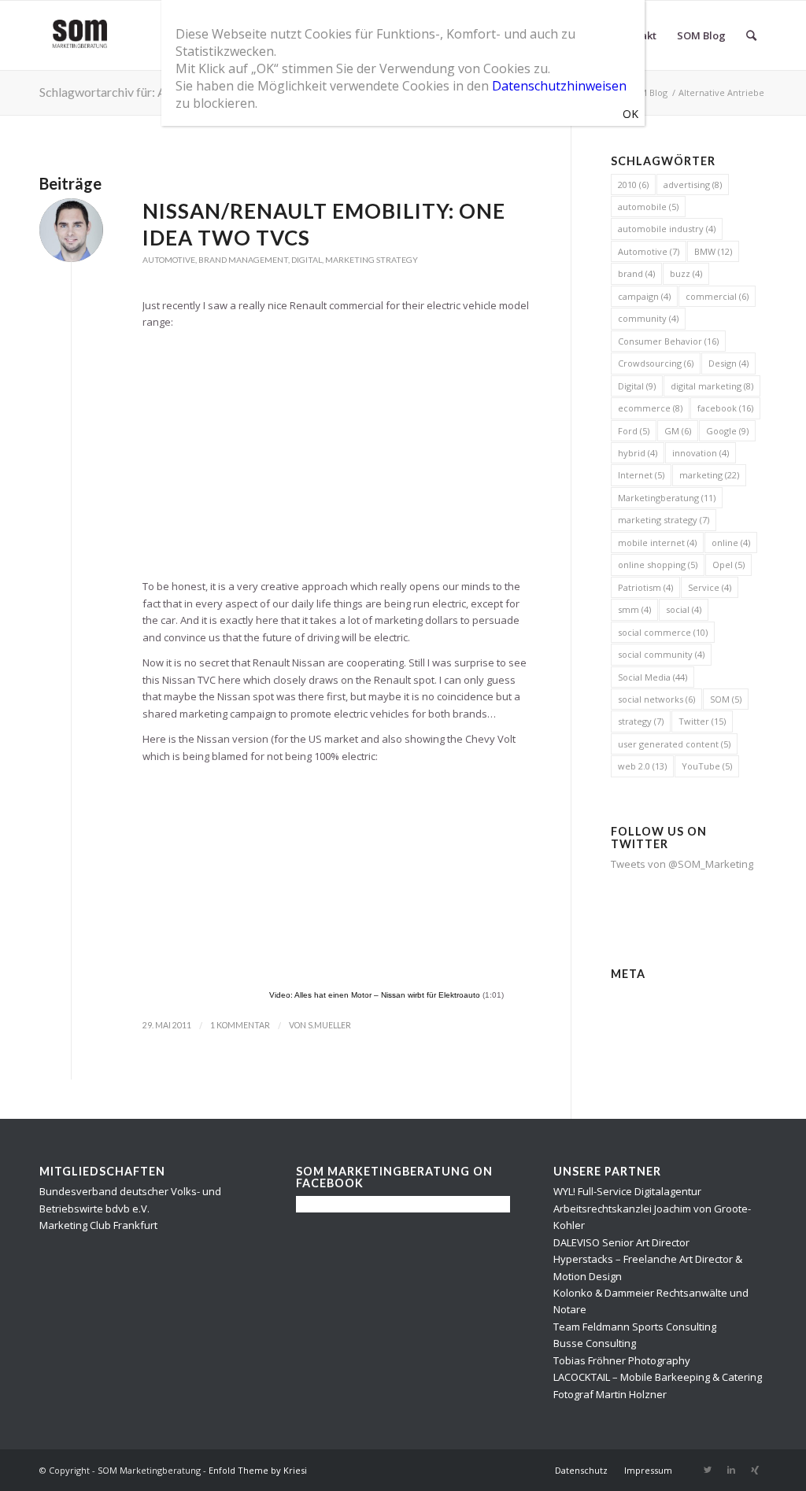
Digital (306, 259)
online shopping (657, 564)
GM (677, 431)
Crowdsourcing (655, 363)
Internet (641, 475)
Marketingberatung (666, 498)
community (648, 318)
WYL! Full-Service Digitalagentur (627, 1191)
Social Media (652, 677)
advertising (693, 184)
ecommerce (650, 408)
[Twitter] (707, 1470)
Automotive (168, 259)
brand (636, 273)
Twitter (702, 721)
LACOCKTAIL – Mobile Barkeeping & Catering (657, 1377)
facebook (725, 408)
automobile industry (666, 228)
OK (630, 113)
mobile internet (657, 542)
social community (661, 654)
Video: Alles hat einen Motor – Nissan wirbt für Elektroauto (374, 995)
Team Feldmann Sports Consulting (634, 1326)
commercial (717, 296)
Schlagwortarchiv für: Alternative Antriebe (153, 91)
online (731, 542)
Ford (633, 431)
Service (709, 587)
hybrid (637, 453)
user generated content (674, 744)
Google (727, 431)
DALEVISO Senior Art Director (621, 1242)
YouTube (707, 766)
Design (728, 363)
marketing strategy (663, 520)
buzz (686, 273)
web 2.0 (642, 766)
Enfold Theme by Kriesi (258, 1470)
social (683, 609)
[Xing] (755, 1470)
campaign (644, 296)
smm (634, 609)
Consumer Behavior (668, 341)
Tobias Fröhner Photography (621, 1360)
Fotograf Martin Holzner (610, 1394)
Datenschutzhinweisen (559, 85)
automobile (648, 206)
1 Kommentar (240, 1025)
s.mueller (329, 1025)
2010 (633, 184)
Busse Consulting (594, 1343)
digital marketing (712, 386)
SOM (725, 699)
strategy (641, 721)
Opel (728, 564)
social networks (656, 699)
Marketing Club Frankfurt (98, 1225)
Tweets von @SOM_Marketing (682, 864)
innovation (700, 453)
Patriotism (645, 587)
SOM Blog (647, 92)
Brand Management (243, 259)
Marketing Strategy (371, 259)
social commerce (663, 632)
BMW (713, 251)
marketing (709, 475)
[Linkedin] (731, 1470)
